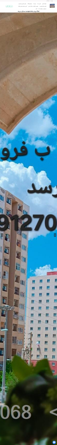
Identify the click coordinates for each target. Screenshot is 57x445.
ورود (52, 0)
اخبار (36, 8)
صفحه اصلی (44, 3)
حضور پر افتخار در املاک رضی (33, 6)
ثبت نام (48, 0)
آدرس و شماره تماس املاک (22, 6)
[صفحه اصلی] (52, 6)
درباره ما (34, 3)
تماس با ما (39, 3)
